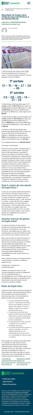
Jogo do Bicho (7, 381)
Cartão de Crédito (8, 379)
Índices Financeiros (9, 384)
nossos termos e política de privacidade (17, 392)
